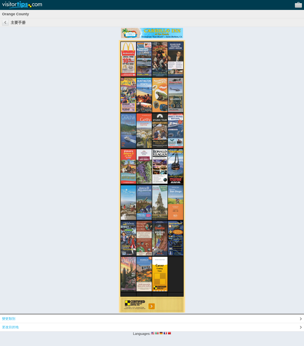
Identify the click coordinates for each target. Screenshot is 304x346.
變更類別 (8, 318)
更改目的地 (10, 327)
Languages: (141, 333)
